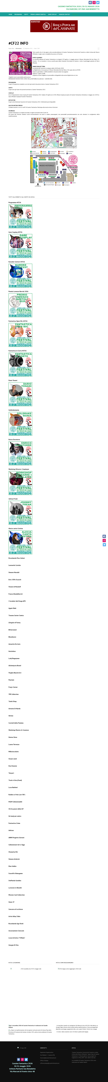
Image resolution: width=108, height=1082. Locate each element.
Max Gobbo (12, 866)
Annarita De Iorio (14, 644)
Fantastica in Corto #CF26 (17, 351)
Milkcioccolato (14, 752)
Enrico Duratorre (14, 439)
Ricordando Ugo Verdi (16, 924)
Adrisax (11, 830)
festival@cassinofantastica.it (48, 1058)
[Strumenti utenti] (98, 48)
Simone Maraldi (14, 572)
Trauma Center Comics (16, 615)
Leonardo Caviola (15, 565)
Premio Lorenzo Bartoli (38, 14)
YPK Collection (14, 694)
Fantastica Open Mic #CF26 (18, 321)
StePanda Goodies (15, 881)
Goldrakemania (14, 410)
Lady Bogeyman (14, 658)
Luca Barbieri (13, 787)
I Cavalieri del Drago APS (17, 601)
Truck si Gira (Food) (15, 780)
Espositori (23, 102)
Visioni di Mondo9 (15, 587)
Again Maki (12, 608)
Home (10, 14)
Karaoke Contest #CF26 (17, 262)
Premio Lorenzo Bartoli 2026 (18, 291)
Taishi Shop (13, 701)
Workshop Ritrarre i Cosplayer (19, 469)
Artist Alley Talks (14, 916)
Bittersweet (13, 630)
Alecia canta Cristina (16, 528)
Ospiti (26, 14)
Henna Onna (13, 737)
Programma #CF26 (15, 202)
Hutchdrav (12, 651)
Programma (18, 14)
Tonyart (11, 773)
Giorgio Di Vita (14, 945)
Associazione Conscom (16, 931)
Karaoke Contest (64, 14)
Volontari (55, 107)
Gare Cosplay (52, 14)
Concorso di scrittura (16, 909)
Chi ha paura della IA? (16, 809)
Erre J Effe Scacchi (15, 580)
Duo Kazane (13, 766)
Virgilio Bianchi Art (15, 673)
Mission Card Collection (17, 895)
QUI (88, 1025)
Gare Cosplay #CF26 (15, 232)
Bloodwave (12, 637)
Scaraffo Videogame (16, 873)
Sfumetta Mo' (13, 852)
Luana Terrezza (14, 744)
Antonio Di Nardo (14, 709)
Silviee (11, 716)
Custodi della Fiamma (16, 723)
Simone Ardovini (14, 859)
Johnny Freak (13, 499)
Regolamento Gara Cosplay (19, 95)
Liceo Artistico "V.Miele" (17, 938)
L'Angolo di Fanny (14, 623)
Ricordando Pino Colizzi (17, 558)
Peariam (11, 680)
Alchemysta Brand (15, 666)
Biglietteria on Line (73, 75)
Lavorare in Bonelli (15, 888)
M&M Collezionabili (15, 802)
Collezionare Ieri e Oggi (17, 845)
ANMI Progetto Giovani (16, 838)
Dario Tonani (13, 380)
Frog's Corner (13, 687)
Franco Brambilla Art (16, 594)
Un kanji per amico (15, 816)
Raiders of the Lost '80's (17, 795)
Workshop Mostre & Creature (19, 730)
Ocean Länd (13, 759)
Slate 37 (11, 902)
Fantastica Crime (14, 823)
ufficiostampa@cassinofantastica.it (49, 1063)
